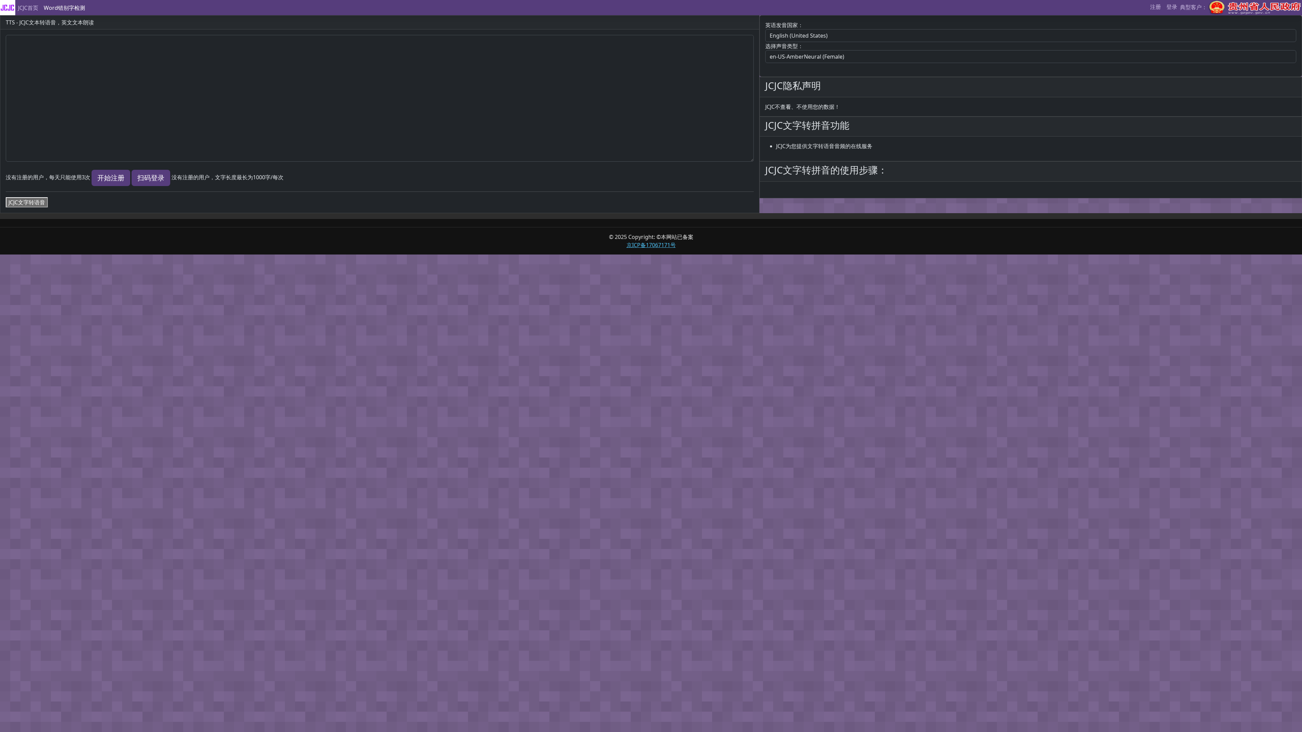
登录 (1171, 7)
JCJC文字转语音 (26, 202)
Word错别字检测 (64, 8)
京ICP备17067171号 (651, 245)
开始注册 (110, 177)
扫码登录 (150, 177)
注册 (1155, 7)
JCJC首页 (28, 8)
